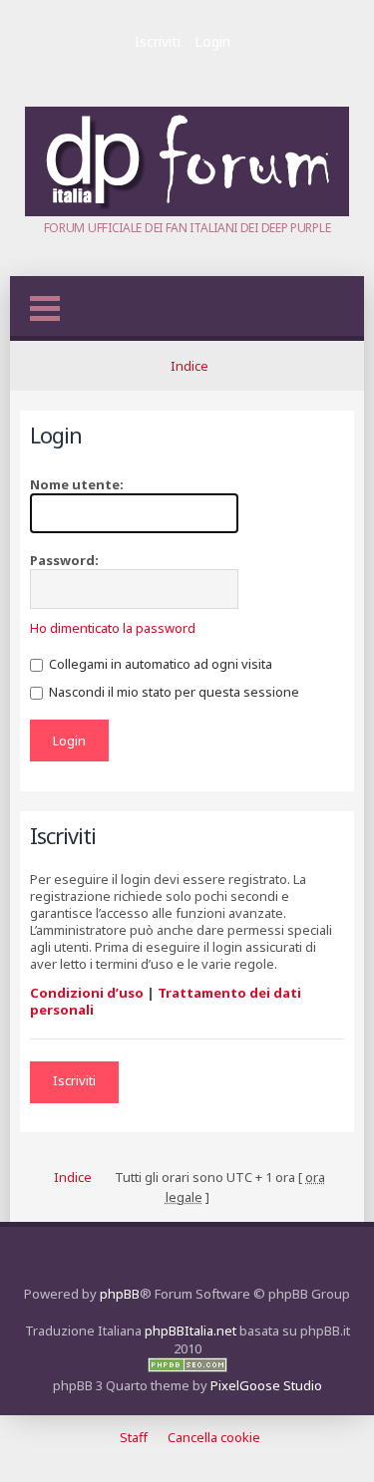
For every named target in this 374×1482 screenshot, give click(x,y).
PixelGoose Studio (266, 1385)
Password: (64, 560)
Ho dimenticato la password (112, 628)
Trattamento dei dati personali (165, 1001)
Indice (189, 366)
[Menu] (45, 308)
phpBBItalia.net (190, 1330)
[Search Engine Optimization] (187, 1367)
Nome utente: (77, 484)
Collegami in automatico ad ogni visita (159, 664)
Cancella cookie (214, 1437)
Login (212, 41)
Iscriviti (158, 41)
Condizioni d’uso (87, 993)
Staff (134, 1437)
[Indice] (187, 211)
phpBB (120, 1294)
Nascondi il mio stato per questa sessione (172, 692)
